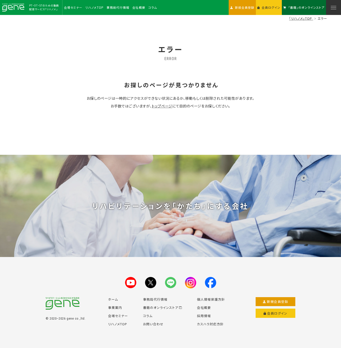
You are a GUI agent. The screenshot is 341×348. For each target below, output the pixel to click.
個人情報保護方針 (211, 299)
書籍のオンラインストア (160, 307)
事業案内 (115, 307)
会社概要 (204, 307)
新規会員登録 (277, 301)
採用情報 (204, 315)
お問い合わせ (153, 324)
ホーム (113, 299)
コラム (148, 315)
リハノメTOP (117, 324)
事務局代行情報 (155, 299)
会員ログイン (277, 313)
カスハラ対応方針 (210, 324)
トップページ (162, 105)
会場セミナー (118, 315)
